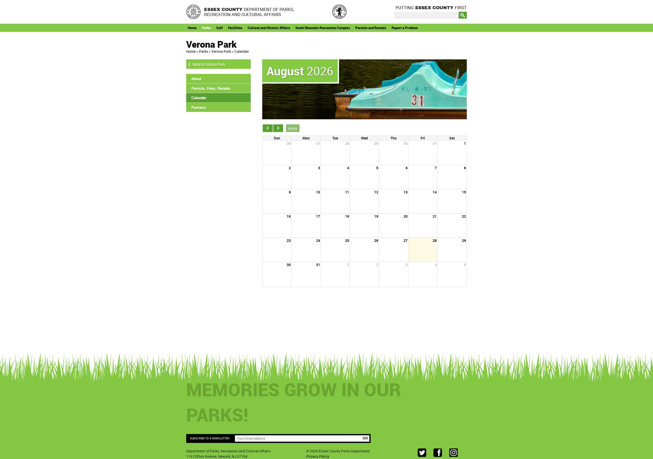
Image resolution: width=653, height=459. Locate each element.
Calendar (241, 51)
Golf (219, 27)
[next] (278, 128)
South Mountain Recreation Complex (322, 27)
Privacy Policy (317, 456)
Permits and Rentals (370, 27)
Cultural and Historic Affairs (269, 27)
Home (192, 27)
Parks (206, 27)
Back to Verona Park (209, 64)
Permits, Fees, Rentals (210, 88)
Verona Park (221, 51)
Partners (198, 107)
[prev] (268, 128)
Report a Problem (405, 27)
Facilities (235, 27)
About (196, 78)
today (292, 128)
